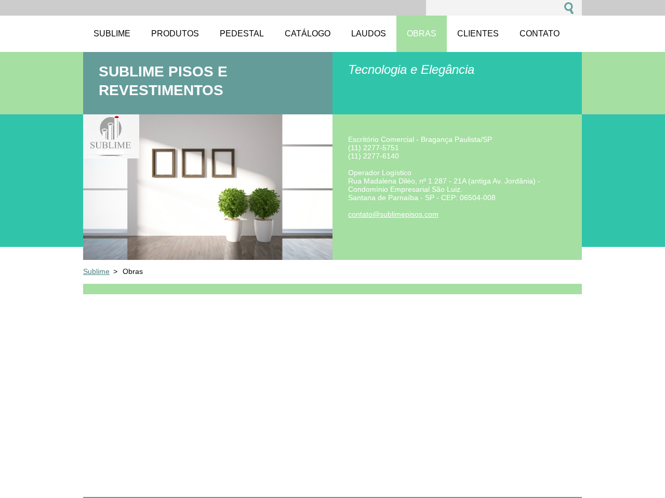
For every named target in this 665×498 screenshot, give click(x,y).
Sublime (96, 271)
